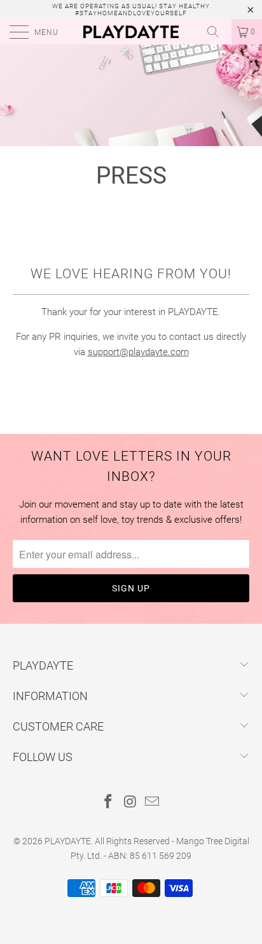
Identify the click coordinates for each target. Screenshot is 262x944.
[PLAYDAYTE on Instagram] (130, 802)
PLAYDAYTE (68, 841)
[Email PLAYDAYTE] (152, 802)
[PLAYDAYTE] (131, 31)
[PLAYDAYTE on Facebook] (108, 802)
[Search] (217, 31)
